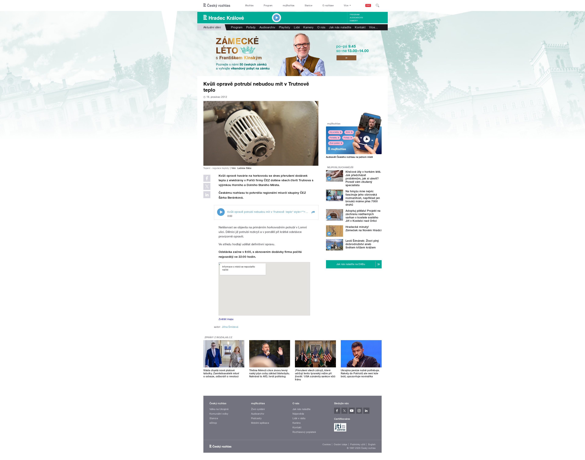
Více (373, 27)
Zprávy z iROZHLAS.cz (218, 337)
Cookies (327, 444)
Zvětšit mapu (226, 319)
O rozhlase (328, 5)
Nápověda (298, 413)
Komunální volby (218, 413)
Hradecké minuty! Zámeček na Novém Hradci (363, 228)
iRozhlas (249, 5)
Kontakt (360, 27)
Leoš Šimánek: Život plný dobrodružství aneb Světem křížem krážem (362, 244)
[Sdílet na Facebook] (206, 178)
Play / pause (221, 212)
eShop (213, 422)
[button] (313, 212)
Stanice (308, 5)
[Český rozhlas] (216, 5)
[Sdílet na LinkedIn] (206, 194)
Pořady (251, 27)
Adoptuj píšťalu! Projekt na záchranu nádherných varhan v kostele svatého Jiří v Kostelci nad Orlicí (363, 215)
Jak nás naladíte (340, 27)
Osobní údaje (340, 444)
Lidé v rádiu (299, 418)
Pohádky (333, 138)
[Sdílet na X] (206, 186)
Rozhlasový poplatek (304, 432)
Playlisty (284, 27)
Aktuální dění (212, 27)
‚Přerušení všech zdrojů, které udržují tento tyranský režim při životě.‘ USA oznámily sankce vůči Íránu (315, 375)
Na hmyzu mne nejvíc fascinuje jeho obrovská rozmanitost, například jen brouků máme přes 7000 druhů (363, 198)
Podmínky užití (357, 444)
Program (268, 5)
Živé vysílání (335, 143)
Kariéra (296, 422)
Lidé (297, 27)
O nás (321, 27)
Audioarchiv (356, 18)
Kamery (354, 21)
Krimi (348, 132)
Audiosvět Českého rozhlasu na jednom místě (349, 157)
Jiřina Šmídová (230, 327)
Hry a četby (334, 132)
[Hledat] (377, 5)
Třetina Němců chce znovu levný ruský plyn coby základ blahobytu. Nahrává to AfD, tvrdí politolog (269, 373)
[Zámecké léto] (292, 53)
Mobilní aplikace (260, 422)
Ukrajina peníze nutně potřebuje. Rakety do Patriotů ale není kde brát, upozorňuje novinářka (360, 373)
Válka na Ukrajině (219, 409)
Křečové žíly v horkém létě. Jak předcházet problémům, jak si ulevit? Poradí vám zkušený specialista (363, 178)
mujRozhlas (288, 5)
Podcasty (256, 418)
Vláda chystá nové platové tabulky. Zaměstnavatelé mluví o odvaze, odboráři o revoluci (221, 373)
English (372, 444)
